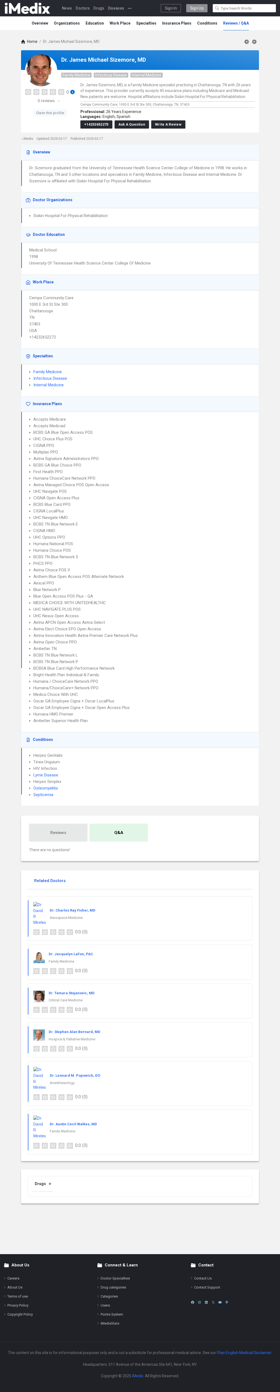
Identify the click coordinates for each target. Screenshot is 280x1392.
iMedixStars (110, 1323)
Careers (13, 1278)
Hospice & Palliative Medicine (72, 1039)
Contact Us (203, 1278)
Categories (109, 1296)
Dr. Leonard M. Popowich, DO (75, 1075)
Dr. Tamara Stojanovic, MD (72, 993)
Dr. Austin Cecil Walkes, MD (73, 1124)
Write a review (168, 124)
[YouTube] (220, 1302)
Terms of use (17, 1296)
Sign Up (197, 8)
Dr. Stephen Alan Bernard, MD (74, 1032)
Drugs (99, 8)
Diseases (116, 8)
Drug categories (113, 1287)
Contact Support (207, 1287)
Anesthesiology (62, 1083)
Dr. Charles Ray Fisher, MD (72, 910)
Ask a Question (131, 124)
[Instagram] (199, 1302)
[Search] (217, 8)
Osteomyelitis (45, 788)
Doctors (83, 8)
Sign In (171, 8)
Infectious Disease (111, 75)
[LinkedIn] (206, 1302)
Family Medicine (76, 75)
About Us (14, 1287)
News (67, 8)
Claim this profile (50, 113)
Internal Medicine (146, 75)
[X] (213, 1302)
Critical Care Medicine (66, 1000)
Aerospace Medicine (66, 918)
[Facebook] (192, 1302)
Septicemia (43, 794)
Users (105, 1305)
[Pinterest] (227, 1302)
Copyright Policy (20, 1314)
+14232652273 (96, 124)
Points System (112, 1314)
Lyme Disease (45, 775)
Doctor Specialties (115, 1278)
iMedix (137, 1376)
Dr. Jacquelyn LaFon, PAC (71, 954)
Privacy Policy (17, 1305)
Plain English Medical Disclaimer (244, 1353)
